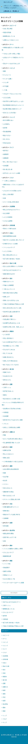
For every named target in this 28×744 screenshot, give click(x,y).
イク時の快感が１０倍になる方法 (13, 461)
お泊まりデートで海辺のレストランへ (13, 58)
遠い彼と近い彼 (7, 169)
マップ (5, 722)
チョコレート (7, 75)
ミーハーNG (6, 564)
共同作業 (12, 225)
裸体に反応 (6, 458)
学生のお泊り (7, 143)
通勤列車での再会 (8, 492)
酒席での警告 (7, 571)
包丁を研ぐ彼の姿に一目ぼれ (11, 259)
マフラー (5, 484)
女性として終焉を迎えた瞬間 (11, 427)
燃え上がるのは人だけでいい (11, 209)
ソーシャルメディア (9, 247)
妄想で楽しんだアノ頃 (9, 537)
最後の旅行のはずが (9, 274)
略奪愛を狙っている (9, 36)
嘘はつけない (7, 135)
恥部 (11, 447)
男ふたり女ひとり (8, 454)
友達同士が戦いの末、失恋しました (13, 327)
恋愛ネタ (12, 432)
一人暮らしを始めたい (9, 181)
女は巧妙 (5, 476)
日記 (11, 504)
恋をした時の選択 (8, 194)
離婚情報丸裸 (7, 556)
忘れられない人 (7, 488)
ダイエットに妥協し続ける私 (11, 499)
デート (12, 44)
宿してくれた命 (7, 353)
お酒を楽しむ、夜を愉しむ (11, 11)
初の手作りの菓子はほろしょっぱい (13, 101)
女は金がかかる (7, 376)
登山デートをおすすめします (11, 63)
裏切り (5, 395)
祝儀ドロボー (7, 372)
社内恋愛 (5, 165)
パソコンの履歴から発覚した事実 (13, 548)
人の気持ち (6, 124)
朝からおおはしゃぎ (9, 495)
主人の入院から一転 (9, 579)
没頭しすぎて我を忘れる (10, 361)
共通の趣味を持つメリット (11, 507)
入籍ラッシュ (7, 387)
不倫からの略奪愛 (8, 285)
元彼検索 (5, 518)
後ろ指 (12, 369)
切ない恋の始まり (8, 338)
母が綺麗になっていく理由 (11, 346)
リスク (12, 178)
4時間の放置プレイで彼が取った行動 (12, 49)
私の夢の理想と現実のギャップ (12, 109)
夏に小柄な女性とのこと (10, 255)
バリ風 (5, 90)
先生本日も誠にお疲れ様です (11, 312)
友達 (4, 198)
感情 (11, 466)
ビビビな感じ (7, 97)
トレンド (12, 117)
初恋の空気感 (7, 32)
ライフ (12, 147)
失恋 (11, 316)
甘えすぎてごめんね (9, 349)
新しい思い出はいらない (10, 162)
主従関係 (12, 206)
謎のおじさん (7, 380)
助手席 (5, 128)
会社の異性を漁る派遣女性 (11, 469)
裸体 (11, 545)
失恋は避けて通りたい (9, 319)
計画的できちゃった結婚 (10, 243)
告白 (11, 278)
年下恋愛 (5, 86)
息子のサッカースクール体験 (11, 173)
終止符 (5, 480)
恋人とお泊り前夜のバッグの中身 (13, 266)
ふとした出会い (7, 251)
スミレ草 (5, 82)
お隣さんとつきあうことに (11, 40)
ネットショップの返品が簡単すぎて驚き (13, 403)
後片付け (5, 150)
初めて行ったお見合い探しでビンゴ (13, 240)
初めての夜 (13, 263)
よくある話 (6, 334)
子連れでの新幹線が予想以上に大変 (13, 304)
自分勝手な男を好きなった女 (11, 323)
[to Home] (1, 6)
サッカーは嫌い (7, 79)
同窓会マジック (7, 575)
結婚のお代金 (7, 450)
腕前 (4, 71)
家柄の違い (6, 511)
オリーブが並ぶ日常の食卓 (11, 202)
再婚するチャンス (8, 281)
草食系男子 (6, 567)
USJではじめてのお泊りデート (12, 270)
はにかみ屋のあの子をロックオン (13, 342)
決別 (4, 541)
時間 (4, 473)
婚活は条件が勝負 (8, 533)
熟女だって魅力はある (9, 228)
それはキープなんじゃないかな (12, 94)
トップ (5, 715)
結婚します (6, 296)
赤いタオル (6, 139)
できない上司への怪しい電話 (11, 53)
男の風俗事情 (7, 131)
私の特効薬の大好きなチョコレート (13, 105)
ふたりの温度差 (7, 217)
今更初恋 (5, 412)
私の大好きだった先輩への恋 (11, 399)
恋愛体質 (5, 158)
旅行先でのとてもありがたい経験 (13, 420)
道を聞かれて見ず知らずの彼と (12, 408)
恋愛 (11, 384)
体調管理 (5, 154)
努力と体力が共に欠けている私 (12, 308)
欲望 (11, 523)
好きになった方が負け (9, 112)
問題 (4, 435)
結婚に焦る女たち (8, 357)
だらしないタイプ (8, 552)
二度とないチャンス (9, 289)
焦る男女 (12, 530)
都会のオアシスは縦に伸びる (11, 514)
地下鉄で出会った (8, 391)
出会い (12, 233)
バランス (5, 424)
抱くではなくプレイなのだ (11, 364)
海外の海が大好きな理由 (10, 293)
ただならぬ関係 (7, 221)
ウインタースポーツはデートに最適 (13, 582)
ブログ (5, 719)
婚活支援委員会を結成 (9, 236)
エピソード (13, 25)
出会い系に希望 (7, 28)
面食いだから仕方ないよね (11, 300)
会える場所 (6, 213)
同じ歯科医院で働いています (11, 442)
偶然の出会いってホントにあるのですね (13, 185)
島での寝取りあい (8, 120)
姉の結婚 (5, 526)
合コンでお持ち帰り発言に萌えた (13, 439)
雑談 (11, 561)
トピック (12, 68)
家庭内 (12, 331)
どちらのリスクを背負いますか (12, 190)
